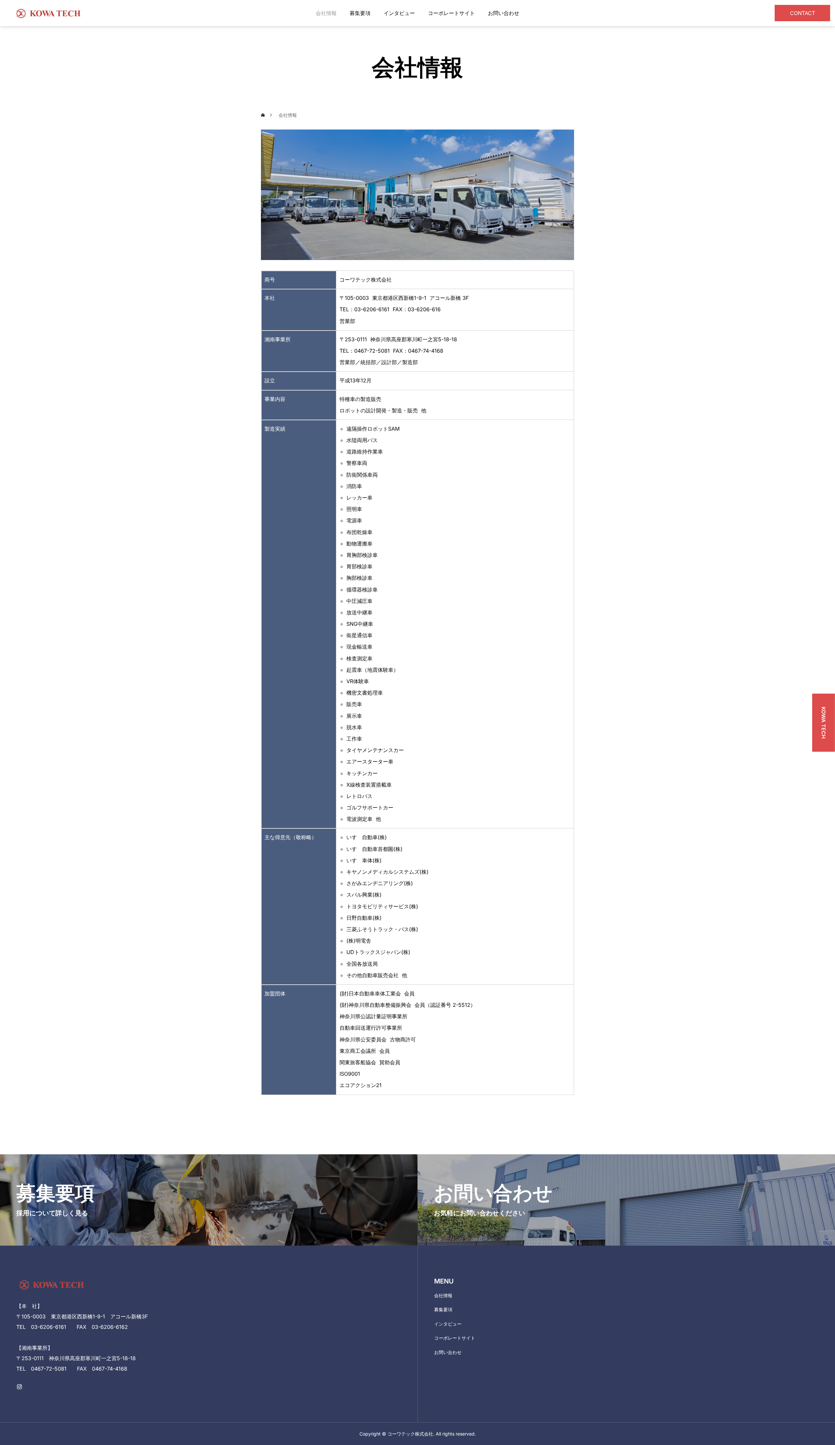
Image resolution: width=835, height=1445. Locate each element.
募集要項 (360, 13)
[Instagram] (19, 1387)
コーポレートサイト (451, 13)
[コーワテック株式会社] (48, 13)
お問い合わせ (503, 13)
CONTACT (802, 13)
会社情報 (326, 13)
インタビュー (399, 13)
